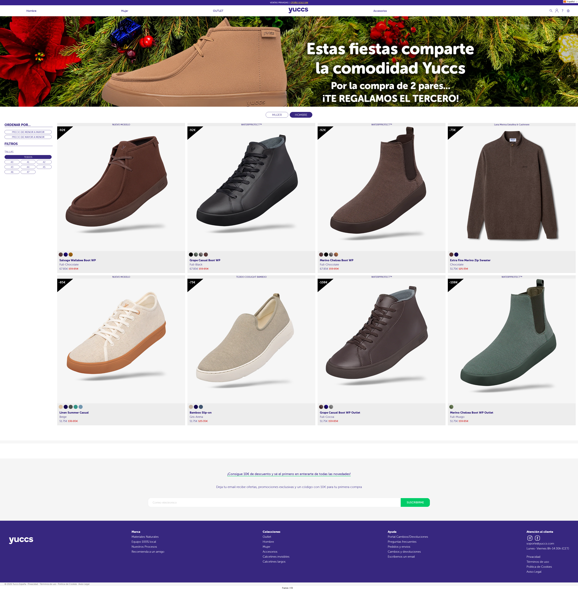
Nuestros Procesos (144, 546)
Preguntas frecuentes (402, 541)
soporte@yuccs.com (540, 543)
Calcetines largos (274, 561)
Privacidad (533, 557)
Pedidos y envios (399, 546)
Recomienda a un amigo (148, 551)
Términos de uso (538, 561)
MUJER (277, 115)
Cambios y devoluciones (404, 551)
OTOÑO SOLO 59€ (299, 2)
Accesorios (380, 11)
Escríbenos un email (401, 556)
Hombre (31, 11)
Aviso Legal (534, 571)
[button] (570, 1)
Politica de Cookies (539, 566)
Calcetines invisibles (276, 556)
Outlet (267, 536)
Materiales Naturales (145, 536)
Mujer (124, 11)
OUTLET (218, 11)
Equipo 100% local (144, 541)
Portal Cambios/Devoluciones (408, 536)
